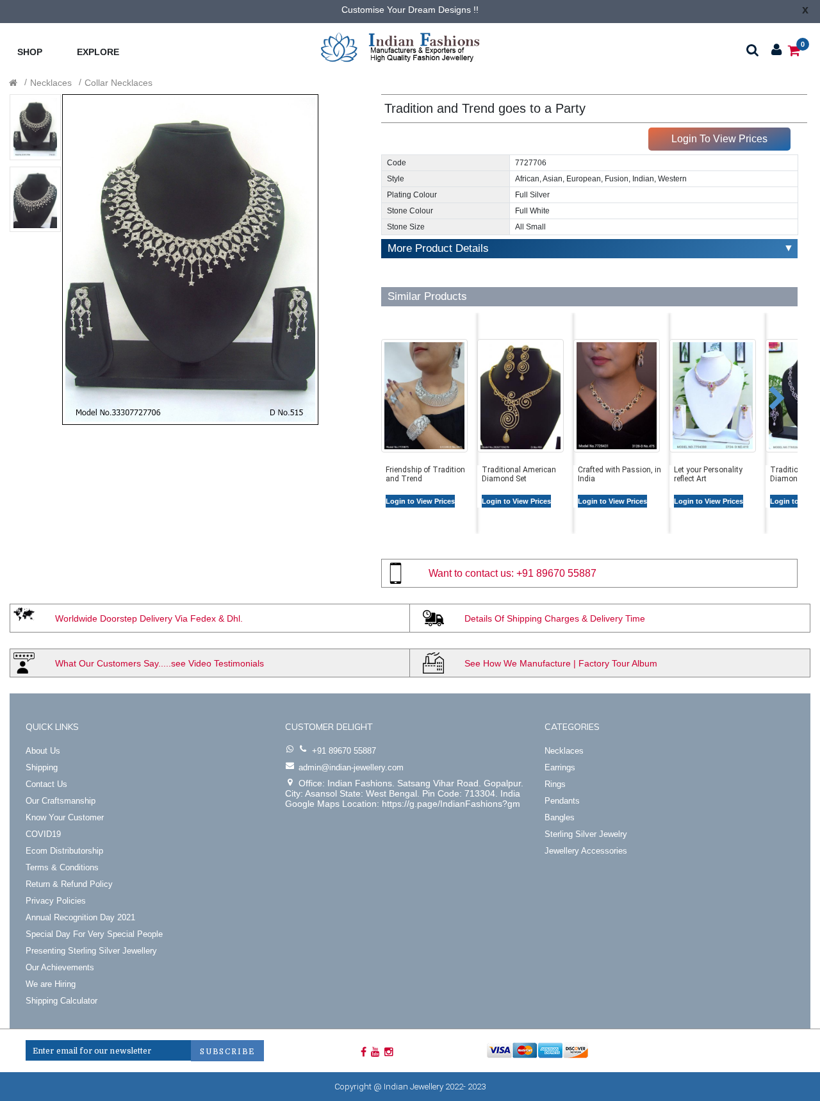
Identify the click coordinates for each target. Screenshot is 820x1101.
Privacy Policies (56, 901)
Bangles (560, 817)
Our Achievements (60, 967)
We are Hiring (51, 984)
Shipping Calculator (61, 1001)
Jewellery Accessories (586, 851)
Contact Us (46, 784)
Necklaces (51, 83)
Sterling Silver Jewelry (586, 834)
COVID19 (43, 834)
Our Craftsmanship (60, 801)
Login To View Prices (719, 138)
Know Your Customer (65, 817)
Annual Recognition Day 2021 (80, 917)
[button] (386, 392)
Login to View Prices (420, 501)
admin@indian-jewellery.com (351, 767)
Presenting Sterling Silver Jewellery (91, 951)
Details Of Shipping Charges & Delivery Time (554, 618)
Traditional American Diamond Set (519, 474)
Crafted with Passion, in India (619, 474)
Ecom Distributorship (64, 851)
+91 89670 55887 (556, 573)
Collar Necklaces (118, 83)
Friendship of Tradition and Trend (425, 474)
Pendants (562, 801)
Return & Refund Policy (69, 884)
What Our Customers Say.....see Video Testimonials (159, 663)
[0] (794, 49)
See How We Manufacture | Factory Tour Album (560, 663)
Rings (555, 784)
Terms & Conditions (62, 867)
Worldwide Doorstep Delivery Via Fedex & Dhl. (149, 618)
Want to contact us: (471, 573)
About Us (43, 751)
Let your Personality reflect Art (708, 474)
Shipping (42, 767)
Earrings (560, 767)
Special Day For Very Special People (94, 934)
